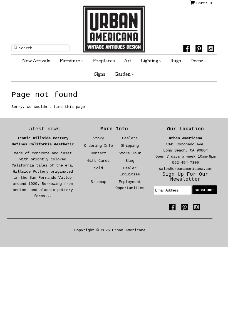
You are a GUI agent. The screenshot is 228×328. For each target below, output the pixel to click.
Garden (123, 75)
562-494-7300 (185, 162)
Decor (197, 61)
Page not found (44, 95)
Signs (99, 75)
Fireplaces (103, 61)
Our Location (185, 129)
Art (127, 61)
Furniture (70, 61)
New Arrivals (36, 61)
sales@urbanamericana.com (185, 169)
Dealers (130, 138)
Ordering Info (98, 145)
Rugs (175, 61)
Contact (98, 153)
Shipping (130, 145)
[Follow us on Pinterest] (199, 49)
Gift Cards (98, 160)
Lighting (149, 61)
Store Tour (130, 153)
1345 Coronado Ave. (185, 144)
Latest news (43, 129)
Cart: (204, 3)
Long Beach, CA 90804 (185, 150)
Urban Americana (185, 138)
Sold (98, 168)
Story (98, 138)
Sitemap (98, 182)
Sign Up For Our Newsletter (185, 177)
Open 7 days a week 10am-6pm (185, 156)
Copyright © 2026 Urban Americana (109, 230)
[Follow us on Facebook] (187, 49)
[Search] (15, 47)
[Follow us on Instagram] (211, 49)
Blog (129, 160)
